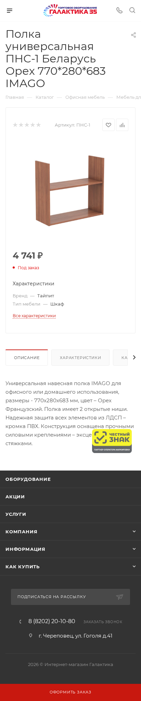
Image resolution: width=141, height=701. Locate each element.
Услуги (15, 514)
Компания (21, 531)
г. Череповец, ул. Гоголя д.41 (75, 635)
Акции (15, 496)
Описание (26, 357)
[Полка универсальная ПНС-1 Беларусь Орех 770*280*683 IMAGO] (70, 191)
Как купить (22, 566)
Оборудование (28, 479)
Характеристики (80, 357)
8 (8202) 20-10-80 (51, 621)
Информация (25, 549)
